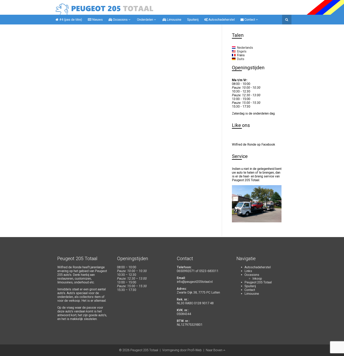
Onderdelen (145, 19)
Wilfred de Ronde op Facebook (253, 144)
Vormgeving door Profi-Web (182, 350)
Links (248, 271)
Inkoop (257, 278)
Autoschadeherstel (257, 267)
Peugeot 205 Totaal (258, 282)
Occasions (251, 275)
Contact (249, 290)
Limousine (251, 294)
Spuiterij (192, 19)
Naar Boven (214, 350)
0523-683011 (208, 271)
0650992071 (186, 271)
